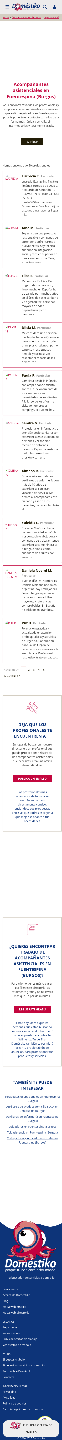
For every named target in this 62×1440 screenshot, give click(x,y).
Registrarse (10, 1327)
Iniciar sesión (11, 1333)
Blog (5, 1301)
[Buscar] (45, 7)
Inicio (6, 17)
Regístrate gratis (32, 1009)
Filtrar (34, 142)
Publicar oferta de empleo (37, 1428)
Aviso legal (9, 1397)
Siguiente (11, 676)
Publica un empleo (32, 779)
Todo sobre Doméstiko (17, 1371)
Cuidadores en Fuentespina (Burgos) (32, 1127)
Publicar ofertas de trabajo (20, 1339)
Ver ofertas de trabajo (17, 1345)
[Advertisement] (31, 51)
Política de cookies (15, 1403)
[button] (7, 7)
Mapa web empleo (14, 1307)
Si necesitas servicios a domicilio (24, 1365)
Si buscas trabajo (14, 1359)
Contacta (8, 1377)
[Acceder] (54, 7)
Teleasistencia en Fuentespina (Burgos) (32, 1132)
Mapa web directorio (16, 1313)
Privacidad (9, 1392)
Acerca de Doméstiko (16, 1295)
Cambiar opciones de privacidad (23, 1409)
